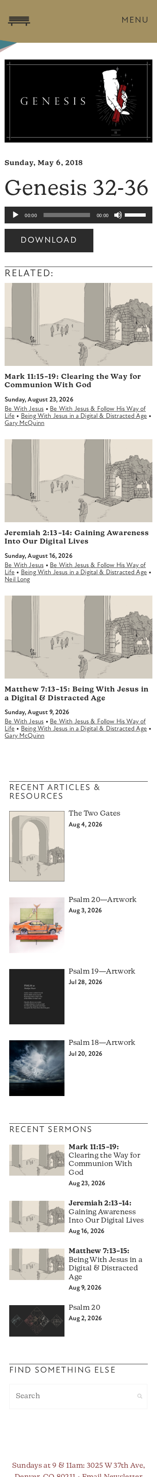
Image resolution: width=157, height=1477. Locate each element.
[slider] (136, 214)
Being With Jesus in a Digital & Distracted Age (84, 416)
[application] (78, 215)
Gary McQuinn (24, 423)
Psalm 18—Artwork (102, 1043)
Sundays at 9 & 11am (47, 1465)
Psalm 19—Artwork (102, 971)
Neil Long (17, 580)
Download (49, 240)
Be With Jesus (24, 409)
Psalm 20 (84, 1307)
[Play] (15, 215)
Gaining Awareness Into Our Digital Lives (106, 1212)
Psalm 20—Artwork (102, 900)
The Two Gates (94, 813)
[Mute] (118, 215)
